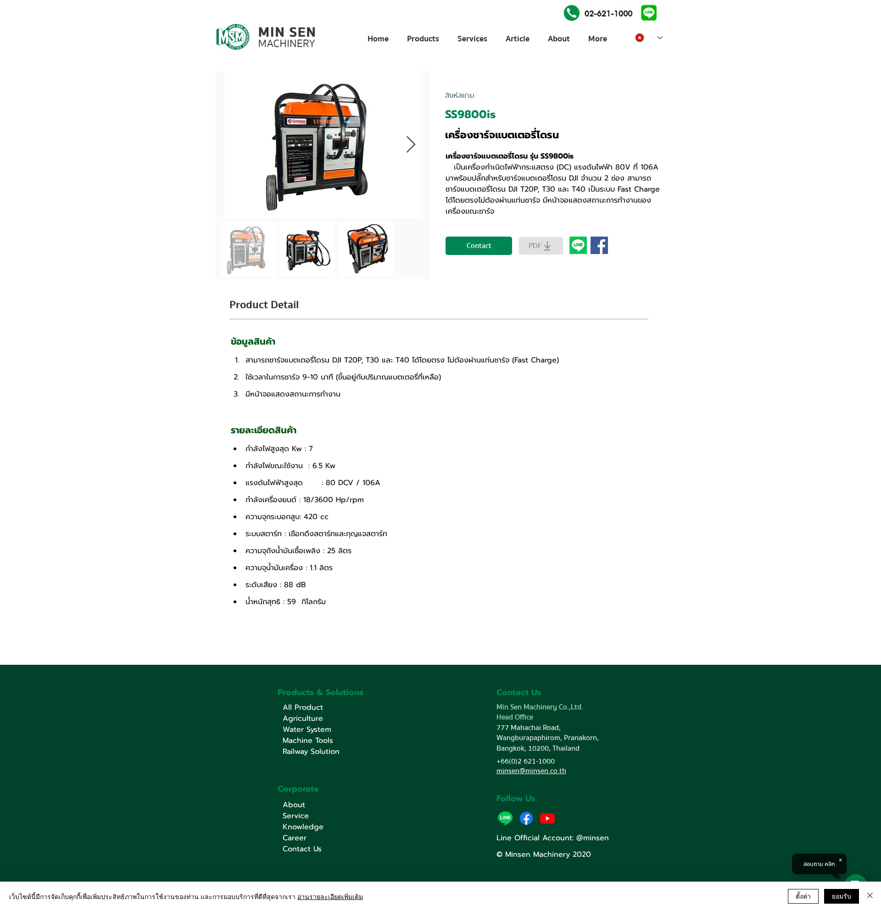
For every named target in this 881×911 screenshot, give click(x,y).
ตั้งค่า (803, 895)
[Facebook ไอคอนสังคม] (599, 245)
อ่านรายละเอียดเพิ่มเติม (330, 896)
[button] (648, 12)
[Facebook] (526, 818)
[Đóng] (869, 896)
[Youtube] (547, 818)
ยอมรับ (841, 895)
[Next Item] (411, 145)
